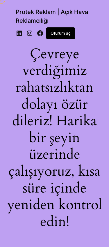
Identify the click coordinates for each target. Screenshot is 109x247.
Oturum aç (61, 33)
